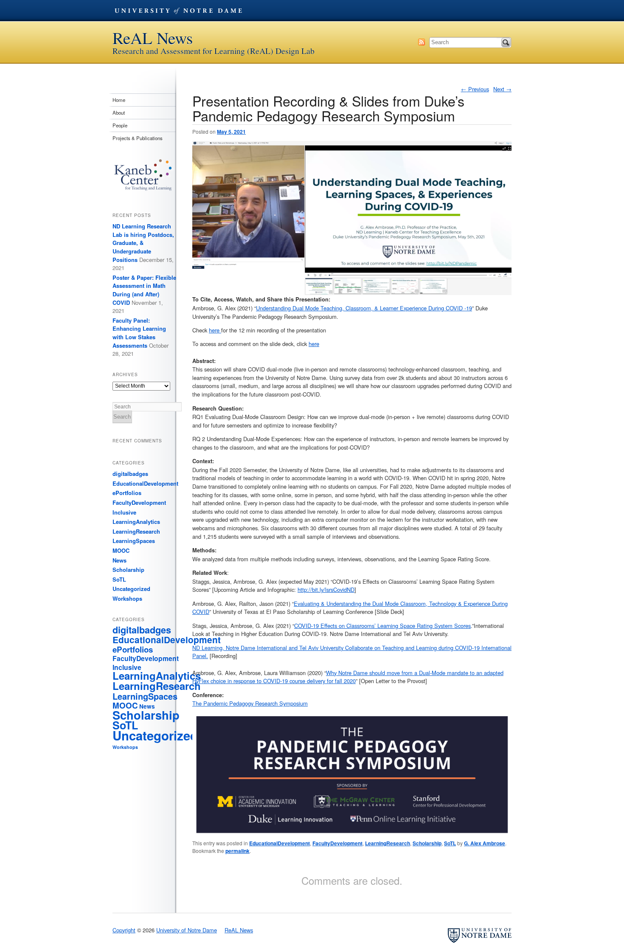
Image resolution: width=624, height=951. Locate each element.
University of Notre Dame (178, 10)
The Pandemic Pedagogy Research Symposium (250, 703)
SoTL (450, 843)
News (119, 560)
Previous (475, 89)
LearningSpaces (133, 541)
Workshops (127, 598)
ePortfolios (126, 493)
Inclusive (124, 512)
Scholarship (427, 843)
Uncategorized (131, 589)
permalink (237, 851)
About (118, 112)
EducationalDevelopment (279, 843)
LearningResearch (387, 843)
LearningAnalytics (136, 522)
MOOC (120, 550)
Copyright (123, 930)
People (119, 125)
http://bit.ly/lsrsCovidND (326, 589)
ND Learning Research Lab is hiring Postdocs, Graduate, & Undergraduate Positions (143, 242)
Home (118, 99)
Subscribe (421, 42)
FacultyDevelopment (337, 843)
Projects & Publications (137, 138)
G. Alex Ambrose (484, 843)
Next (502, 89)
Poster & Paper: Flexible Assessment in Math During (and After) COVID (144, 290)
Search (506, 42)
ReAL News (152, 38)
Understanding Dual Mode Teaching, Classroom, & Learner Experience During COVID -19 (364, 308)
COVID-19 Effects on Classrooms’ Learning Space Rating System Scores (382, 626)
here (215, 330)
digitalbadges (130, 474)
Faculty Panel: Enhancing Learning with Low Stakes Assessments (139, 332)
